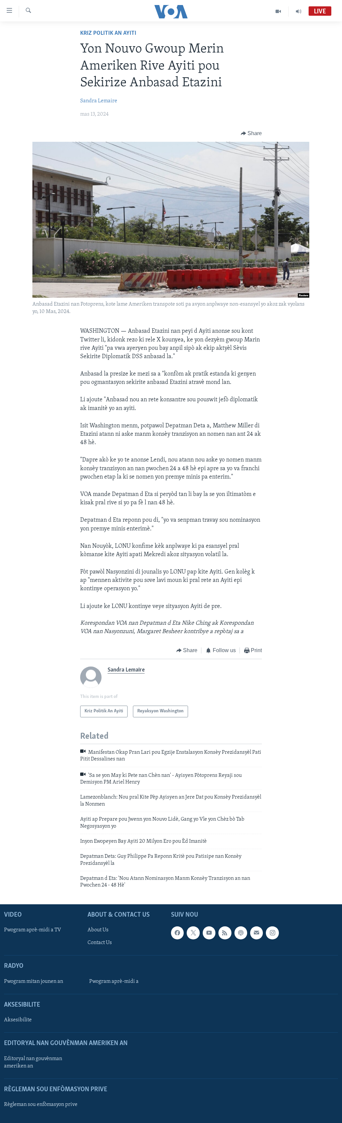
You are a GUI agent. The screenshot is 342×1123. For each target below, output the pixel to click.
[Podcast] (240, 932)
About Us (98, 930)
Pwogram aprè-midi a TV (32, 930)
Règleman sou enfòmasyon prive (40, 1104)
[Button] (251, 133)
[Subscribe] (256, 932)
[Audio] (299, 11)
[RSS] (224, 932)
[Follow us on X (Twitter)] (193, 932)
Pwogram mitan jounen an (33, 981)
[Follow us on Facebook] (177, 932)
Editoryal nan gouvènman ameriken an (33, 1062)
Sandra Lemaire (98, 101)
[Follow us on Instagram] (272, 932)
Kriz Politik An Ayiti (108, 33)
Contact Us (100, 942)
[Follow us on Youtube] (209, 932)
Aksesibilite (18, 1020)
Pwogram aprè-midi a (114, 981)
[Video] (278, 11)
